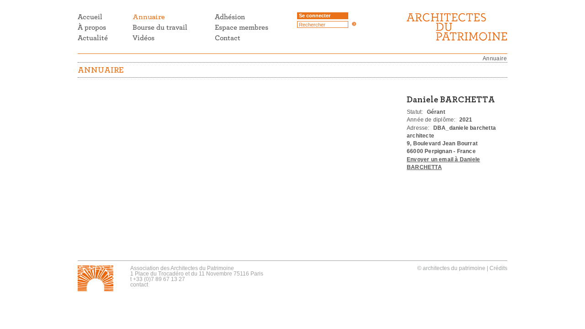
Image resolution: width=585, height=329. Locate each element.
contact (139, 284)
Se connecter (314, 15)
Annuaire (495, 58)
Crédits (498, 268)
